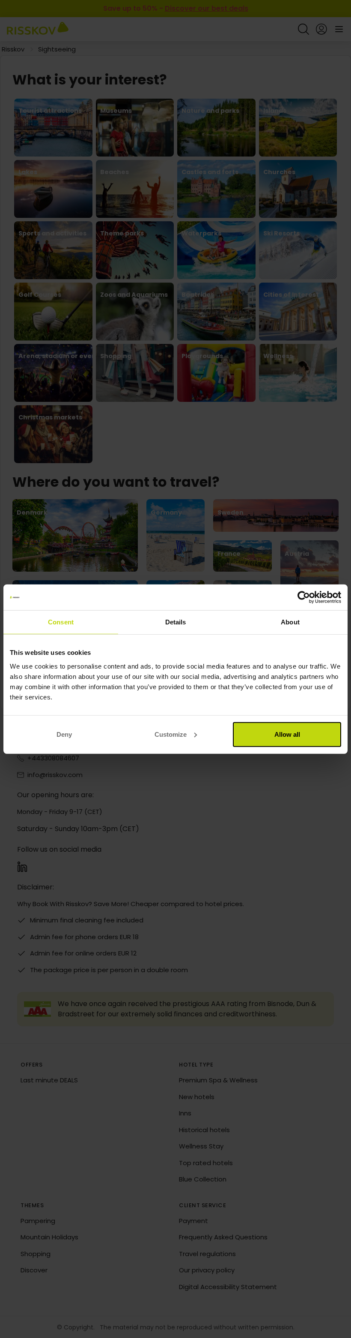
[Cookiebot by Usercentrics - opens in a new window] (303, 597)
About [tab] (290, 622)
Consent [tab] (61, 622)
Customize (171, 734)
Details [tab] (175, 622)
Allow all (287, 734)
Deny (64, 734)
